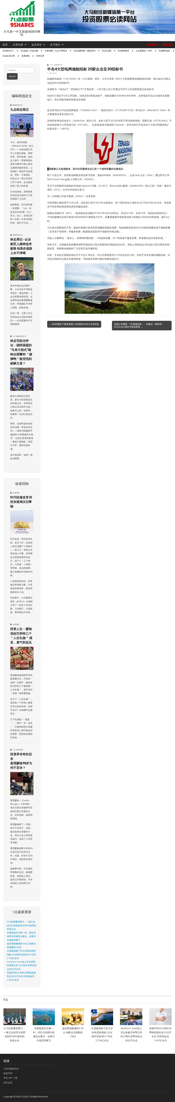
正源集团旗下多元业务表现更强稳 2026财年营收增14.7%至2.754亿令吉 (21, 954)
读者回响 (25, 56)
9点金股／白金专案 (29, 51)
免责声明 (7, 1073)
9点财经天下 (8, 51)
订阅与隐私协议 (11, 1068)
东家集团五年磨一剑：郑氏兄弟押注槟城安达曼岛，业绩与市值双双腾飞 (21, 936)
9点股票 (24, 1096)
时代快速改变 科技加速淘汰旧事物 (21, 501)
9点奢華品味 (164, 51)
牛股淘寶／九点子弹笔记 (56, 51)
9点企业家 (106, 51)
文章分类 (18, 44)
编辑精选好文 (18, 105)
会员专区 (36, 44)
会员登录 (152, 44)
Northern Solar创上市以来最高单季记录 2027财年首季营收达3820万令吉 (22, 965)
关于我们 (55, 44)
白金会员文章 (9, 56)
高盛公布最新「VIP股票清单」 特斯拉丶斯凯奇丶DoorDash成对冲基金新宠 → (139, 325)
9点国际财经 (123, 51)
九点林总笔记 (19, 109)
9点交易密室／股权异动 (84, 51)
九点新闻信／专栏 (144, 51)
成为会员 (167, 44)
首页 (5, 44)
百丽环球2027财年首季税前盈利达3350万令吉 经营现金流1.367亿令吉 (21, 976)
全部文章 (40, 56)
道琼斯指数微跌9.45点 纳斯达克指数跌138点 (73, 1032)
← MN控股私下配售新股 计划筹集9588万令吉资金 (74, 324)
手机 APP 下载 (10, 1077)
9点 (51, 65)
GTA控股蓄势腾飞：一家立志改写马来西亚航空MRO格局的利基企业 (21, 925)
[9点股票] (22, 14)
